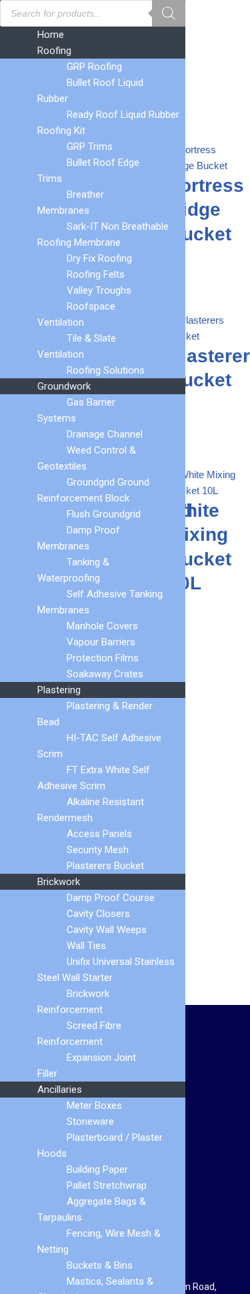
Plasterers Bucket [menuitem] (105, 866)
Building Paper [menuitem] (97, 1169)
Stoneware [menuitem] (90, 1122)
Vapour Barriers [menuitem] (101, 642)
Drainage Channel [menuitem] (105, 434)
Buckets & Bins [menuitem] (100, 1265)
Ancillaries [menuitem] (59, 1090)
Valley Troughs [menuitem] (99, 290)
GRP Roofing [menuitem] (94, 67)
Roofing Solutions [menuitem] (106, 370)
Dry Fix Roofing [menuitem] (99, 258)
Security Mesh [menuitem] (98, 850)
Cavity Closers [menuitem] (98, 914)
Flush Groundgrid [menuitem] (104, 514)
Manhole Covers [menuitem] (102, 626)
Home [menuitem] (50, 35)
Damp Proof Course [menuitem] (111, 898)
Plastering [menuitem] (59, 690)
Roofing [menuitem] (54, 51)
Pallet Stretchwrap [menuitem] (107, 1185)
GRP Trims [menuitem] (90, 147)
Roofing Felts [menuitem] (96, 274)
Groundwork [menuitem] (64, 386)
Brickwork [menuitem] (58, 882)
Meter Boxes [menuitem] (94, 1106)
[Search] (168, 13)
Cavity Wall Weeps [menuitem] (107, 930)
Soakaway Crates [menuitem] (105, 674)
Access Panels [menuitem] (99, 834)
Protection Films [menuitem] (103, 658)
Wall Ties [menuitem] (86, 946)
